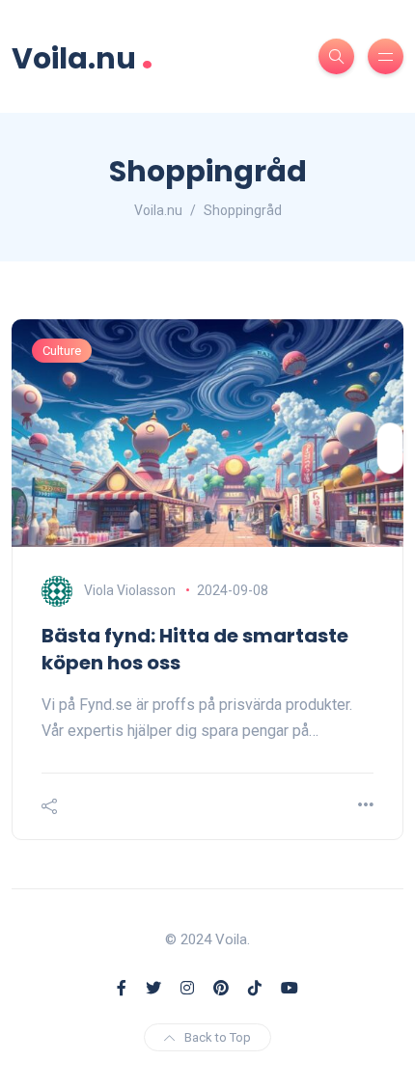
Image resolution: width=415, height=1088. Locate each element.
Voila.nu (82, 56)
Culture (61, 350)
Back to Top (217, 1037)
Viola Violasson (130, 590)
